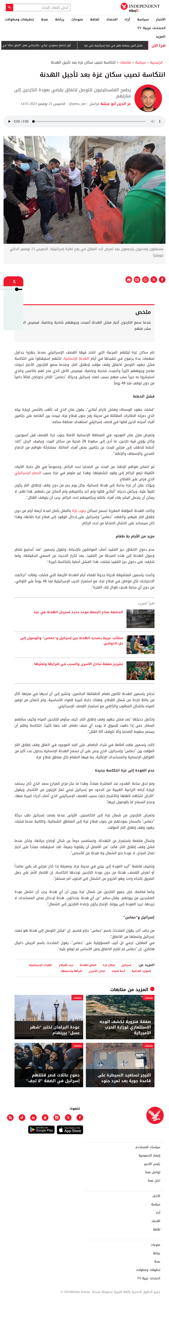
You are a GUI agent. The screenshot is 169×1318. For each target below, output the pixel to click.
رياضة (59, 19)
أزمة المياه (118, 971)
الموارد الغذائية (141, 971)
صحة (44, 19)
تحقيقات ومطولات (19, 19)
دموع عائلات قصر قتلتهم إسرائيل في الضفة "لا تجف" (53, 1077)
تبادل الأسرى (96, 971)
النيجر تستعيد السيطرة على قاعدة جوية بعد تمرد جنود (124, 1077)
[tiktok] (22, 1117)
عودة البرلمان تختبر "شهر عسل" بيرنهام (55, 1030)
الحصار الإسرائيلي (29, 472)
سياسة (143, 19)
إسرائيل (126, 965)
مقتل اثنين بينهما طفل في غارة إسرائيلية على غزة (129, 45)
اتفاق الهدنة (88, 965)
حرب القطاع (65, 965)
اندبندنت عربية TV (151, 28)
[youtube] (45, 1117)
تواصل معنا (152, 1172)
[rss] (10, 1117)
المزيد (160, 36)
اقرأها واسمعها (71, 971)
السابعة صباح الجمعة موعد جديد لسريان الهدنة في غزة (78, 612)
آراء (127, 19)
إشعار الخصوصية (149, 1155)
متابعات (125, 62)
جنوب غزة (79, 510)
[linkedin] (33, 1117)
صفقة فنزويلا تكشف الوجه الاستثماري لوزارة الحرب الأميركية (125, 1027)
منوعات (77, 19)
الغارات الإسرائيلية (40, 965)
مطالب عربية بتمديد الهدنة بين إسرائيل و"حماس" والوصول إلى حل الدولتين (71, 640)
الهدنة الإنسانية (77, 358)
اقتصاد (112, 19)
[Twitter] (68, 1117)
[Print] (128, 279)
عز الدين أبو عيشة (115, 103)
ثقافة (94, 19)
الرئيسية (156, 62)
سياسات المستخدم (148, 1147)
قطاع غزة (109, 965)
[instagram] (56, 1117)
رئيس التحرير (152, 1164)
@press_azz (77, 103)
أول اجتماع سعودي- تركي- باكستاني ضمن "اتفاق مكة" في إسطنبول (46, 45)
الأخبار (160, 19)
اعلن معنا (154, 1180)
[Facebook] (80, 1117)
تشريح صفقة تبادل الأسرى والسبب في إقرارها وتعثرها (78, 664)
